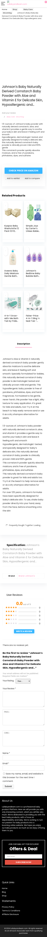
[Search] (33, 3)
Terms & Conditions (11, 910)
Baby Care (28, 9)
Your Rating (8, 680)
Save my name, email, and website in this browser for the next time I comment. (23, 777)
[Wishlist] (39, 3)
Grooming (7, 13)
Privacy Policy (8, 907)
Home (4, 9)
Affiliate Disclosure (10, 914)
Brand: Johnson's (27, 576)
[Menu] (3, 3)
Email (6, 763)
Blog (4, 892)
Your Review (9, 688)
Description (23, 343)
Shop (15, 9)
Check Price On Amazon (23, 170)
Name (6, 753)
